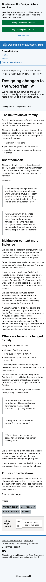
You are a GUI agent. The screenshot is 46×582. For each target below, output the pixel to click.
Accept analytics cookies (23, 22)
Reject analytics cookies (23, 29)
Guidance (28, 540)
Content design (10, 507)
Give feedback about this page (32, 523)
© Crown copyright (23, 576)
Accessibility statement (27, 543)
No (18, 526)
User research (28, 507)
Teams (5, 58)
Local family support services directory (23, 74)
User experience (11, 511)
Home (5, 55)
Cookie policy (8, 543)
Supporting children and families (26, 70)
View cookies (23, 36)
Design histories (10, 51)
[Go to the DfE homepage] (19, 45)
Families (26, 511)
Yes (18, 521)
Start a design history (12, 62)
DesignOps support (11, 547)
